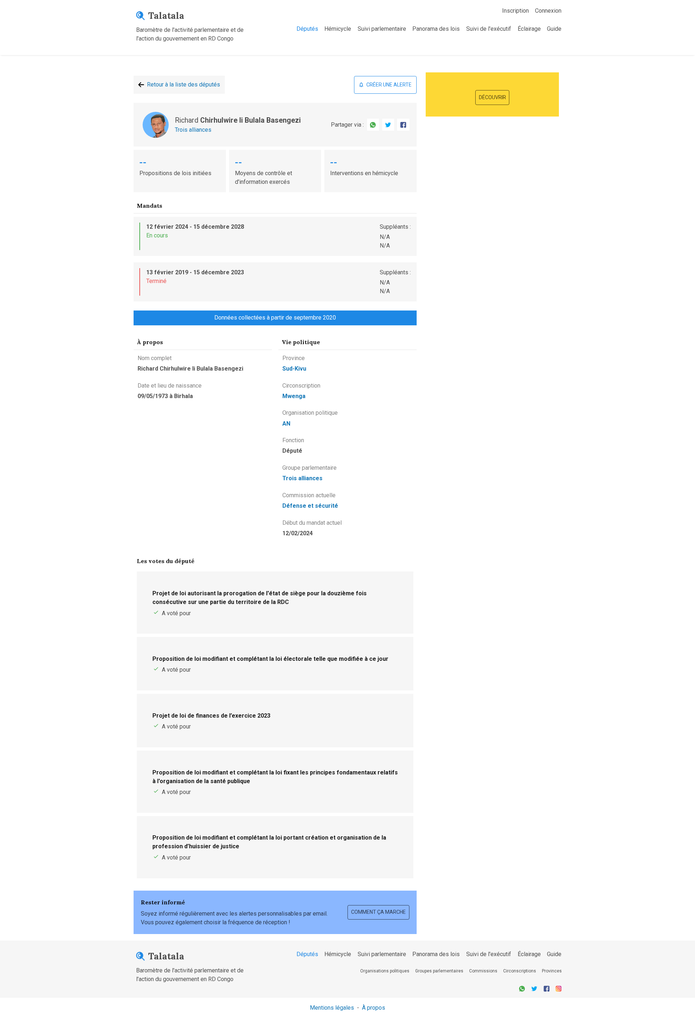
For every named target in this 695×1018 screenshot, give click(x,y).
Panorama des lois (436, 28)
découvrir (492, 97)
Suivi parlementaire (382, 28)
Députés (307, 28)
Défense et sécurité (310, 505)
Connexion (548, 10)
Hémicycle (337, 28)
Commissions (483, 970)
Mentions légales (332, 1007)
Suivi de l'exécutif (488, 28)
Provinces (552, 970)
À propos (373, 1007)
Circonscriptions (519, 970)
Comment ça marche (378, 912)
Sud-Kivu (294, 368)
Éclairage (529, 28)
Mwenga (294, 396)
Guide (554, 28)
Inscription (515, 10)
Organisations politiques (384, 970)
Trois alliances (193, 129)
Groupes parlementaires (439, 970)
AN (286, 423)
